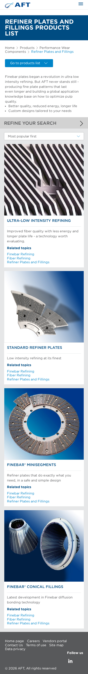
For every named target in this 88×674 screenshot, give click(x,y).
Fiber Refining (18, 258)
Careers (33, 641)
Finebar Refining (20, 254)
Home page (14, 641)
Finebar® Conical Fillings (35, 587)
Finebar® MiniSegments (31, 465)
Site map (56, 645)
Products (27, 48)
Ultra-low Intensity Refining (39, 221)
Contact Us (14, 645)
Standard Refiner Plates (34, 348)
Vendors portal (55, 641)
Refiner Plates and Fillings (28, 262)
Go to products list (25, 63)
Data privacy (15, 649)
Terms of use (36, 645)
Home (10, 48)
